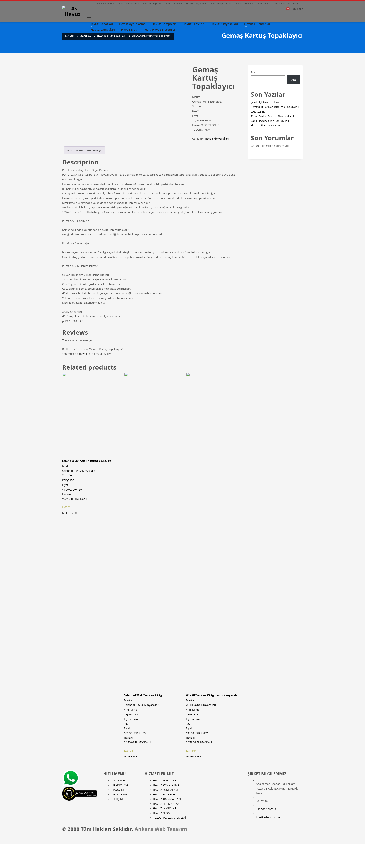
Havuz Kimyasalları (196, 3)
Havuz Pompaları (152, 3)
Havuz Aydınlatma (129, 3)
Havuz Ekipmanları (221, 3)
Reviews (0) (94, 150)
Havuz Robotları (105, 3)
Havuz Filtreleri (174, 3)
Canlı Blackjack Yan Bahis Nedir (270, 121)
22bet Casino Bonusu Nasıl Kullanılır (273, 116)
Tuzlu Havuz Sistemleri (286, 3)
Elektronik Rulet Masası (265, 125)
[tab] (75, 150)
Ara (253, 72)
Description (75, 150)
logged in (84, 354)
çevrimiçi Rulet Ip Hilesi (265, 102)
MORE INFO (69, 513)
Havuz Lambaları (244, 3)
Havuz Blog (264, 3)
